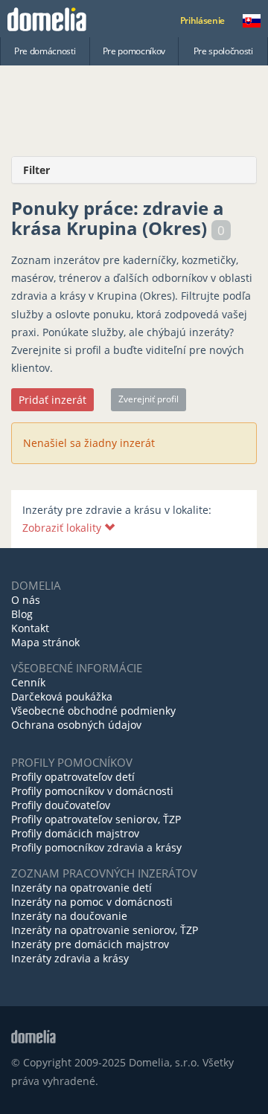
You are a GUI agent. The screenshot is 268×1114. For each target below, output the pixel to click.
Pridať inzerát (52, 400)
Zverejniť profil (148, 399)
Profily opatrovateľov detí (73, 777)
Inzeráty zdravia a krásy (70, 958)
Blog (22, 614)
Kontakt (30, 628)
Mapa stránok (45, 642)
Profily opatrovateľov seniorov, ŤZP (96, 819)
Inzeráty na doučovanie (69, 916)
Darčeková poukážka (61, 696)
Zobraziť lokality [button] (63, 528)
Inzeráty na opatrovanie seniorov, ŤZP (104, 930)
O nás (25, 600)
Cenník (28, 682)
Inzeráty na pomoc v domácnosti (92, 902)
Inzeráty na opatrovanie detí (81, 887)
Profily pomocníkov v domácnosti (92, 791)
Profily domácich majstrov (75, 833)
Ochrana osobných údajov (76, 725)
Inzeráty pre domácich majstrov (90, 944)
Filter (36, 170)
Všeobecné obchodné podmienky (93, 711)
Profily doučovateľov (60, 805)
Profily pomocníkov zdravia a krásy (96, 847)
